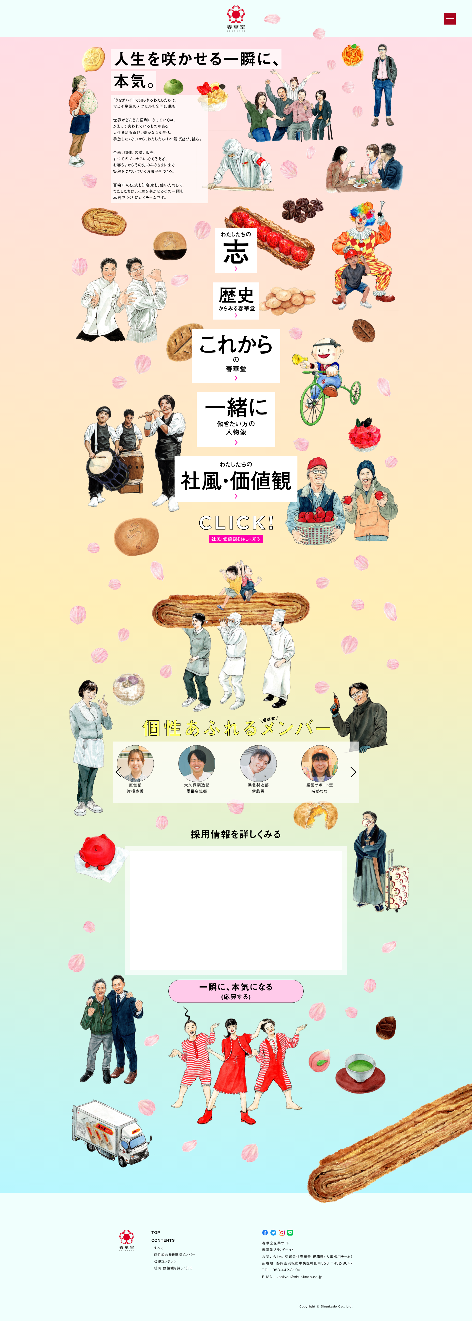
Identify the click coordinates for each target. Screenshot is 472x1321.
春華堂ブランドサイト (278, 1250)
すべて (159, 1248)
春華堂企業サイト (276, 1243)
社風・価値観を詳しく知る (173, 1268)
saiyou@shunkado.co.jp (301, 1277)
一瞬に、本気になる (236, 991)
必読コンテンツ (165, 1261)
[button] (119, 772)
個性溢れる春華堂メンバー (174, 1254)
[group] (144, 770)
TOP (155, 1232)
